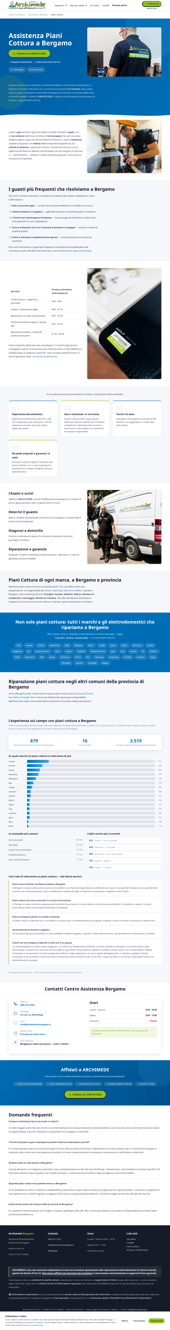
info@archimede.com (137, 1309)
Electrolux (68, 590)
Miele (78, 590)
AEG (18, 645)
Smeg (152, 657)
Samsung (57, 590)
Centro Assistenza (17, 14)
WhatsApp (18, 69)
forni (119, 633)
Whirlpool (66, 663)
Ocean (52, 657)
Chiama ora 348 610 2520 (31, 53)
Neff (42, 657)
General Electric (42, 651)
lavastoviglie (81, 637)
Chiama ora (153, 3)
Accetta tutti (156, 1321)
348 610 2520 (27, 1004)
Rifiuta (125, 1321)
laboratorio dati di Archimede (76, 250)
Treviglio (25, 697)
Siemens (141, 657)
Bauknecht (54, 645)
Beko (67, 645)
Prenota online (119, 5)
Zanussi (79, 663)
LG (143, 651)
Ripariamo (59, 5)
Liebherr (153, 651)
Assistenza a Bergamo (38, 14)
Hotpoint (81, 651)
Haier (57, 651)
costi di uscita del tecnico (44, 356)
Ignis (113, 651)
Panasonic (65, 657)
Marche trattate (77, 5)
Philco (78, 657)
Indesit (133, 651)
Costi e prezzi (133, 1246)
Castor (113, 645)
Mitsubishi (29, 657)
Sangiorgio (113, 657)
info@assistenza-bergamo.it (35, 1024)
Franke (150, 645)
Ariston (41, 645)
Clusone (81, 693)
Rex (87, 657)
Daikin (124, 645)
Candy (102, 645)
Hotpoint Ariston (98, 651)
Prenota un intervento (32, 1034)
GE (28, 651)
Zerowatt (92, 663)
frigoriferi (60, 637)
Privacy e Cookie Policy (137, 1250)
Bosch (48, 590)
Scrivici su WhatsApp (31, 1014)
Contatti (105, 5)
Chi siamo (94, 5)
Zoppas (105, 663)
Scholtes (127, 657)
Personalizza (139, 1321)
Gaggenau (17, 651)
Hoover (69, 651)
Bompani (79, 645)
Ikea (122, 651)
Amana (29, 645)
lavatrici (70, 637)
